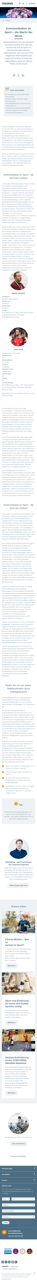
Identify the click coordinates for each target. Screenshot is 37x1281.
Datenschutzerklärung (6, 1278)
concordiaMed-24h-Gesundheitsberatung (15, 1232)
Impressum (14, 1266)
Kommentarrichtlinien (18, 1156)
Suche (6, 1222)
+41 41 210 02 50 (15, 1236)
